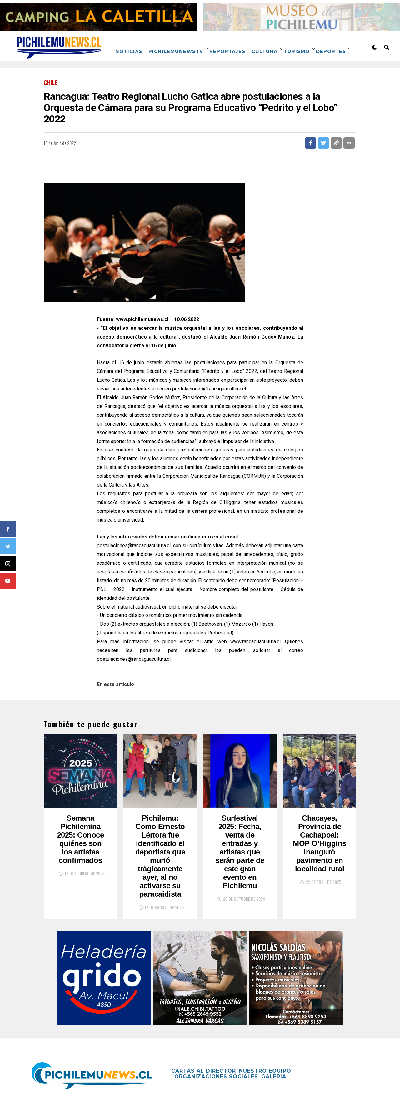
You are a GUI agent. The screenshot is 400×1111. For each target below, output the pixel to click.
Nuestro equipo (265, 1071)
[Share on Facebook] (310, 143)
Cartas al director (203, 1071)
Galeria (273, 1076)
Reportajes (227, 51)
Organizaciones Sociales (216, 1076)
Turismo (297, 51)
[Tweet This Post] (323, 143)
